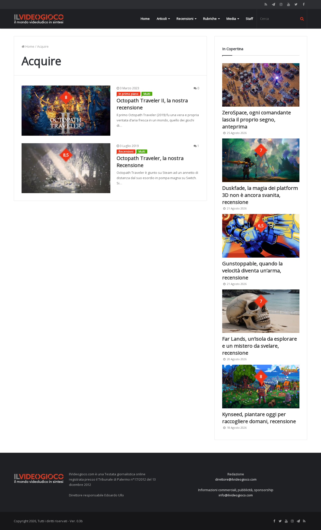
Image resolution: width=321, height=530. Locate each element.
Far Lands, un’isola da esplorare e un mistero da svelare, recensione (259, 345)
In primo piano (128, 94)
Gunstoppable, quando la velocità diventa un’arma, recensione (252, 270)
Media (231, 18)
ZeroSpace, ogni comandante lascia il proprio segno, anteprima (256, 119)
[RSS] (266, 4)
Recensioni (185, 18)
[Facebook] (303, 4)
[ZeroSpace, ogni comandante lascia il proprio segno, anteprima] (260, 85)
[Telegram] (273, 4)
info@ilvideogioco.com (236, 495)
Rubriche (210, 18)
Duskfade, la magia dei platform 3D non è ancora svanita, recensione (260, 195)
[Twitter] (296, 4)
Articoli (162, 18)
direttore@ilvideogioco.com (236, 479)
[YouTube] (288, 4)
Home (145, 18)
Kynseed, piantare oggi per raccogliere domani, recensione (259, 418)
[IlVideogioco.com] (39, 19)
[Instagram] (281, 4)
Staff (249, 18)
